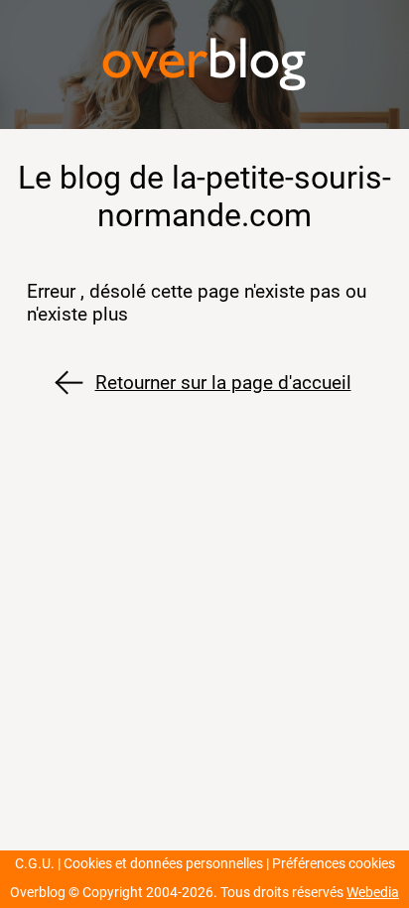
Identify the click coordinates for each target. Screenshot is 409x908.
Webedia (372, 892)
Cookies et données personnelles (163, 863)
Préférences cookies (333, 863)
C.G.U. (35, 863)
